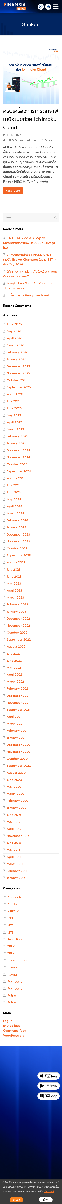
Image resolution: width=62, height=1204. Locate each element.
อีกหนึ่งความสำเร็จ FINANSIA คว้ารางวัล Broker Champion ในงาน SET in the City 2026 (29, 260)
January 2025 (16, 443)
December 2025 (18, 366)
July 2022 (14, 653)
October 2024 (17, 464)
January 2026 (16, 359)
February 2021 (17, 730)
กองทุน (12, 967)
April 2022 (14, 674)
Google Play (48, 1086)
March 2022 (15, 681)
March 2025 (15, 429)
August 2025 (16, 394)
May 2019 (13, 822)
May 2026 (14, 331)
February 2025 (17, 436)
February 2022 (17, 688)
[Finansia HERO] (14, 6)
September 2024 (19, 471)
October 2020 (17, 759)
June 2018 (14, 843)
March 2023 (15, 597)
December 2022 (18, 618)
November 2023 (18, 541)
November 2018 (18, 836)
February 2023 (17, 604)
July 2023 (13, 569)
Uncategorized (18, 960)
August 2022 (16, 646)
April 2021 (14, 716)
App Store (48, 1076)
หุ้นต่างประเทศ (16, 981)
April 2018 (14, 857)
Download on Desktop (48, 1096)
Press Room (15, 939)
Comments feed (14, 1030)
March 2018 (15, 864)
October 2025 (17, 380)
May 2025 (14, 415)
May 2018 (13, 850)
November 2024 (18, 457)
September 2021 (18, 709)
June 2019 (14, 815)
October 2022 (17, 632)
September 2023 (19, 555)
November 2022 (18, 625)
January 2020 (16, 808)
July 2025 (13, 401)
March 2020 (15, 794)
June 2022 (14, 660)
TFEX (11, 946)
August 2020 (16, 772)
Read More (13, 191)
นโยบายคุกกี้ (49, 1191)
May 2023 (14, 583)
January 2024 (16, 527)
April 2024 (14, 506)
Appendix (14, 897)
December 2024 (18, 450)
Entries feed (12, 1026)
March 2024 (15, 513)
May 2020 (14, 787)
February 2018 (17, 871)
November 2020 (18, 752)
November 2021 (18, 703)
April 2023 (14, 590)
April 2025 (14, 422)
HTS (10, 918)
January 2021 (16, 738)
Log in (7, 1021)
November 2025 (18, 373)
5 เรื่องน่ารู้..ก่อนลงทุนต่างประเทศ (28, 295)
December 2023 (18, 534)
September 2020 (19, 766)
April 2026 (14, 338)
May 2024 (14, 499)
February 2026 (17, 352)
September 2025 (19, 387)
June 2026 (14, 324)
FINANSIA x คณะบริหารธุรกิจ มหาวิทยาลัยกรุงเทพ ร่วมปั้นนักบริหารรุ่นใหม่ (29, 243)
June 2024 (14, 492)
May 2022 (14, 667)
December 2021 (18, 696)
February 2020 (17, 801)
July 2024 (14, 485)
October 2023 (17, 548)
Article (48, 140)
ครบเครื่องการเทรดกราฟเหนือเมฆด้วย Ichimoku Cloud (30, 119)
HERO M (13, 911)
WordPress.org (13, 1035)
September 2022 (19, 639)
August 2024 (16, 478)
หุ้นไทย (11, 995)
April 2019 (14, 829)
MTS (10, 925)
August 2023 (16, 562)
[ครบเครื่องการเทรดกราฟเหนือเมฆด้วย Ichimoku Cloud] (31, 76)
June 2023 (14, 576)
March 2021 (15, 723)
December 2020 (18, 745)
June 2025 (14, 408)
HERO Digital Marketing (22, 140)
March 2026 (15, 345)
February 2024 (17, 520)
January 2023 (16, 611)
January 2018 (16, 878)
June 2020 (14, 780)
